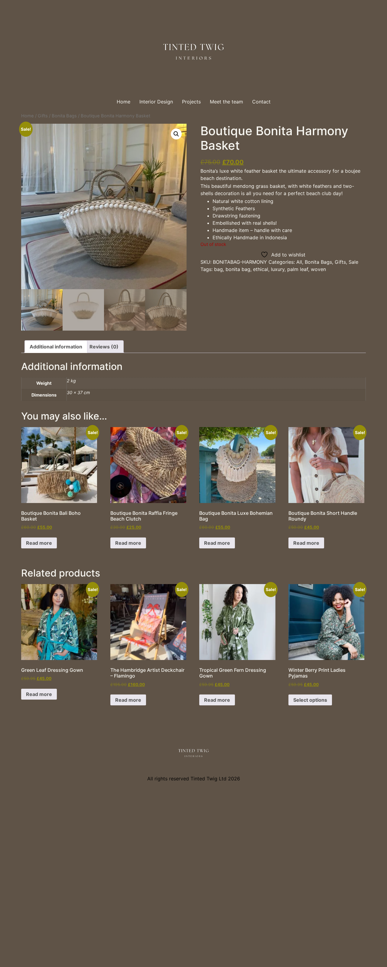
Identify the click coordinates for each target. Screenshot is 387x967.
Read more (39, 543)
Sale (353, 262)
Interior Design (156, 102)
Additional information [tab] (56, 347)
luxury (278, 269)
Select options (310, 700)
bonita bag (238, 269)
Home (123, 102)
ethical (260, 269)
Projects (191, 102)
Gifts (43, 116)
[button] (176, 134)
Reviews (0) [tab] (104, 347)
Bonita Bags (64, 116)
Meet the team (226, 102)
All (299, 262)
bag (218, 269)
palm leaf (297, 269)
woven (318, 269)
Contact (261, 102)
